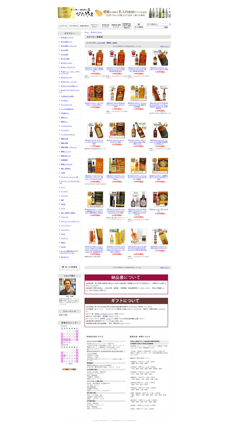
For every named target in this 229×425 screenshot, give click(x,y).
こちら (108, 319)
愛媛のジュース (66, 151)
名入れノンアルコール (68, 67)
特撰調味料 (64, 160)
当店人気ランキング (67, 37)
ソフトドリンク (66, 225)
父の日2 (63, 247)
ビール (63, 208)
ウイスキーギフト (66, 126)
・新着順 (114, 43)
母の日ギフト (65, 257)
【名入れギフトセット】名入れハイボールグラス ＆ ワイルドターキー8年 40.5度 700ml (137, 249)
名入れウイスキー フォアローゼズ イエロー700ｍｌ (94, 104)
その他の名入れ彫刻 (67, 96)
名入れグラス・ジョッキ (69, 82)
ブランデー (64, 196)
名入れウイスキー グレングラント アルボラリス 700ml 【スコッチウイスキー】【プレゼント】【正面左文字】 (94, 249)
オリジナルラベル (66, 105)
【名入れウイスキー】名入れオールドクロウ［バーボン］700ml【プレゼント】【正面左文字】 (158, 105)
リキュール (64, 217)
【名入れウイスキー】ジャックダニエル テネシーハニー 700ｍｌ (115, 177)
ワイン (63, 187)
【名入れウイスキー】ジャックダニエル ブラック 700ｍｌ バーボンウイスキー (94, 177)
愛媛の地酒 (64, 139)
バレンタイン (65, 230)
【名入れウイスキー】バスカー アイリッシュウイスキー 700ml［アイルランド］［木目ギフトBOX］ (116, 249)
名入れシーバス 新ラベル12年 (158, 210)
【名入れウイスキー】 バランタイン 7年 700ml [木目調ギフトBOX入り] (158, 141)
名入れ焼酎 (64, 50)
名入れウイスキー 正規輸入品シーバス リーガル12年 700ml (158, 177)
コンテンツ (64, 238)
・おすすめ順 (100, 43)
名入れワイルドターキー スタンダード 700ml (115, 141)
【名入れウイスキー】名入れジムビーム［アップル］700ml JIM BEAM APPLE (137, 69)
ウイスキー (64, 191)
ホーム (87, 32)
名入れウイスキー (66, 63)
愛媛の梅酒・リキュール (69, 147)
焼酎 (62, 200)
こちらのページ (104, 314)
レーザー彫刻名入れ (67, 109)
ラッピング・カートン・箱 (69, 177)
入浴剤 (63, 173)
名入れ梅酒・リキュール (69, 46)
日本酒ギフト (65, 113)
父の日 (63, 234)
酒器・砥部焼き (66, 168)
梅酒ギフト (64, 122)
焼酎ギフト (64, 117)
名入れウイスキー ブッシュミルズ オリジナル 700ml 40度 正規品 (137, 104)
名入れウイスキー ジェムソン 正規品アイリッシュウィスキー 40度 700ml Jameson (94, 211)
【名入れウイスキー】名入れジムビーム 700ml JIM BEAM (94, 69)
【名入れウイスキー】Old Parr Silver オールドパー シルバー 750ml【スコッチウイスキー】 (137, 211)
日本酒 (63, 204)
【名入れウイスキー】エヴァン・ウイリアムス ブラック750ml (94, 141)
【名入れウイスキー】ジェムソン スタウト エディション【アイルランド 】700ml (115, 211)
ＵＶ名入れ (64, 100)
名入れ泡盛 (64, 54)
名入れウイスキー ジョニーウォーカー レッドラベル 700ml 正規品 (137, 177)
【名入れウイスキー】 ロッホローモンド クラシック (158, 247)
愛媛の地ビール (66, 156)
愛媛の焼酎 (64, 143)
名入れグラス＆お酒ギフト (69, 86)
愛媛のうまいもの (66, 164)
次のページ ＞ (164, 46)
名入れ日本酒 (65, 59)
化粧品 (63, 242)
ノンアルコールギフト (68, 134)
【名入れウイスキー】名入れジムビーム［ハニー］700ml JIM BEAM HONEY (116, 69)
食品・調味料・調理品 (68, 213)
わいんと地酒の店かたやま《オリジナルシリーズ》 (68, 252)
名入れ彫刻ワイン (66, 42)
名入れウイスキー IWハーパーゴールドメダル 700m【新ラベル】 (137, 141)
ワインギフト (65, 130)
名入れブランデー (66, 77)
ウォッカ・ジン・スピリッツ (70, 221)
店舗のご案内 (63, 315)
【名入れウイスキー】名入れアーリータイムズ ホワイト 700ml (116, 104)
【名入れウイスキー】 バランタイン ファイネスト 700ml (158, 68)
